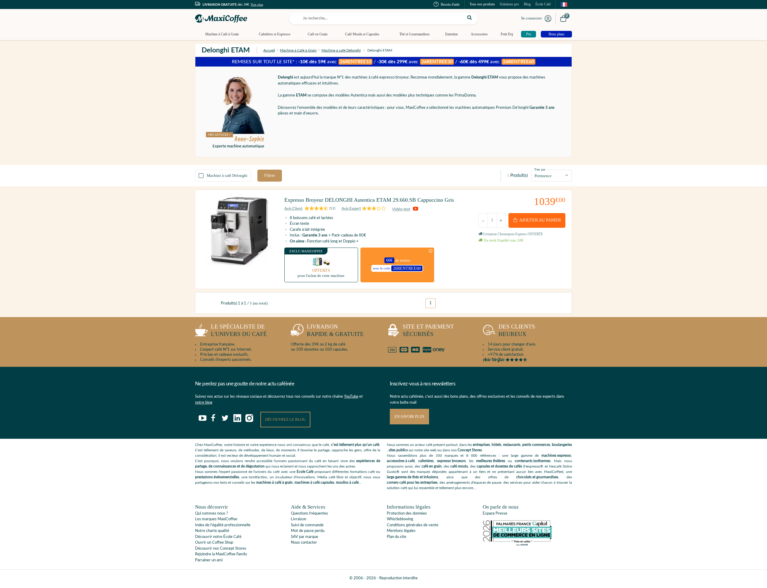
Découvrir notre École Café (218, 537)
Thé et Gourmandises (414, 34)
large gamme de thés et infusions (412, 477)
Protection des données (407, 513)
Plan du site (396, 537)
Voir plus (256, 4)
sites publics (398, 450)
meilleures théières (490, 461)
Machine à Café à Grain (222, 34)
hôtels (496, 445)
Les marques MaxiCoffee (216, 519)
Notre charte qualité (212, 531)
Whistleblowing (400, 519)
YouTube (351, 397)
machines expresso (556, 455)
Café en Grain (317, 34)
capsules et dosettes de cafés (499, 466)
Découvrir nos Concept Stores (220, 549)
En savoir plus (409, 416)
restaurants (511, 445)
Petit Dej (507, 34)
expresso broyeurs (451, 461)
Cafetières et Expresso (274, 34)
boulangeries (562, 445)
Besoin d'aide (450, 4)
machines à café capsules (314, 482)
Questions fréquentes (309, 513)
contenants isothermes (532, 461)
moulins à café (347, 482)
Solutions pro (509, 4)
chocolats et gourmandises (537, 477)
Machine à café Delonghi (341, 50)
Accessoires (479, 34)
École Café (543, 4)
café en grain (432, 466)
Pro (528, 34)
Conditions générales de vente (412, 525)
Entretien (451, 34)
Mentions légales (401, 531)
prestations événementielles (217, 477)
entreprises (481, 445)
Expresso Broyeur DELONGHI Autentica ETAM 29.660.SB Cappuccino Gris (369, 200)
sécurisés (428, 330)
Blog (527, 4)
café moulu (459, 466)
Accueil (269, 50)
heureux (517, 330)
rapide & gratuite (335, 330)
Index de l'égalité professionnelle (222, 525)
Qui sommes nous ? (211, 513)
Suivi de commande (307, 525)
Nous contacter (304, 543)
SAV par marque (304, 537)
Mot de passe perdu (307, 531)
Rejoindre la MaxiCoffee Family (221, 554)
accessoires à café (401, 461)
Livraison (298, 519)
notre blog (203, 403)
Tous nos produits (482, 4)
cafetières (426, 461)
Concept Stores (470, 450)
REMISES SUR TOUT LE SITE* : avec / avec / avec (383, 61)
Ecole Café (305, 472)
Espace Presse (495, 513)
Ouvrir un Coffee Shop (214, 543)
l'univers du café (239, 330)
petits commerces (536, 445)
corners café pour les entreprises (412, 482)
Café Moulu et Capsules (362, 34)
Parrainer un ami (209, 560)
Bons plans (556, 34)
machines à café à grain (274, 482)
